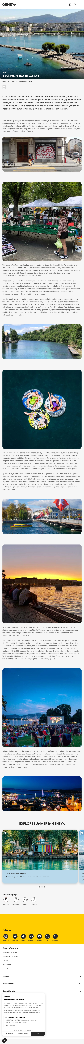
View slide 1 (39, 887)
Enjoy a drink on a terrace (17, 874)
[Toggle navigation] (80, 4)
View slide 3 (44, 887)
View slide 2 (42, 887)
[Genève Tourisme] (9, 4)
